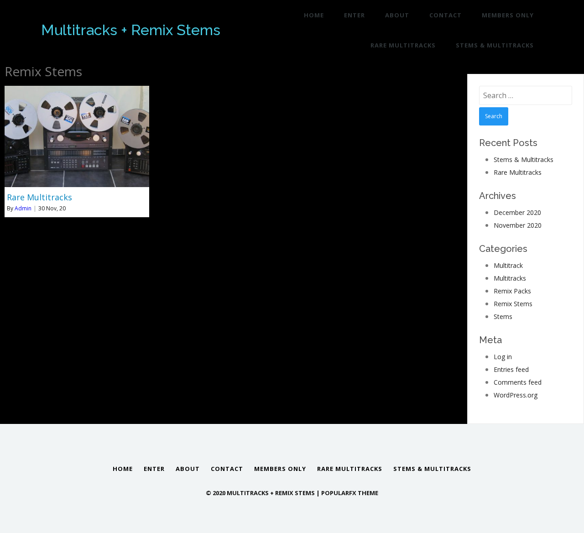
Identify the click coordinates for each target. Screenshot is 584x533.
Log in (503, 356)
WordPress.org (515, 395)
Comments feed (518, 382)
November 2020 (518, 225)
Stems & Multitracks (523, 159)
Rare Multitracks (518, 172)
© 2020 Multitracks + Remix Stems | (263, 493)
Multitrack (508, 265)
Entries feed (511, 369)
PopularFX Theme (349, 493)
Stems (503, 316)
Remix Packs (512, 291)
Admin (23, 208)
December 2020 (517, 212)
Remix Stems (513, 303)
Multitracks (510, 278)
